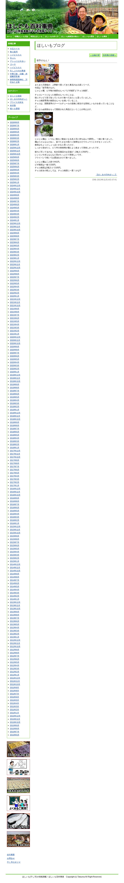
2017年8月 (14, 463)
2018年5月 (14, 435)
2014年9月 (14, 574)
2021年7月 (14, 315)
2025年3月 (14, 176)
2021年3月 (14, 328)
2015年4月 (14, 552)
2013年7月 (14, 618)
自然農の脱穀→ (109, 55)
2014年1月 (14, 599)
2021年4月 (14, 324)
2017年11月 (15, 454)
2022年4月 (14, 287)
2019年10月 (15, 381)
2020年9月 (14, 347)
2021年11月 (15, 302)
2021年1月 (14, 334)
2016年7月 (14, 504)
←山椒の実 (95, 55)
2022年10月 (15, 268)
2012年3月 (14, 669)
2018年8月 (14, 426)
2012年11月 (15, 643)
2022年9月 (14, 271)
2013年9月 (14, 612)
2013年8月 (14, 615)
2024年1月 (14, 220)
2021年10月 (15, 306)
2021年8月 (14, 312)
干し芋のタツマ (13, 862)
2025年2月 (14, 179)
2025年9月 (14, 157)
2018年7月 (14, 429)
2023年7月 (14, 239)
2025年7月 (14, 163)
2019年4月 (14, 400)
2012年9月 (14, 650)
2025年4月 (14, 173)
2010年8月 (14, 729)
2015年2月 (14, 558)
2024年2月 (14, 217)
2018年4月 (14, 438)
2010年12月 (15, 716)
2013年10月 (15, 609)
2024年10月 (15, 192)
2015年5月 (14, 549)
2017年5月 (14, 473)
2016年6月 (14, 508)
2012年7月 (14, 656)
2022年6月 (14, 280)
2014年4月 (14, 590)
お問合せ (11, 858)
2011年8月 (14, 691)
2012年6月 (14, 659)
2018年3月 (14, 441)
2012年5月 (14, 662)
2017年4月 (14, 476)
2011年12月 (15, 678)
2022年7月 (14, 277)
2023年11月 (15, 227)
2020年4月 (14, 362)
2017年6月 (14, 470)
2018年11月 (15, 416)
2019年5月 (14, 397)
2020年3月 (14, 366)
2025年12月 (15, 148)
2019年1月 (14, 410)
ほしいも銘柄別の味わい (70, 36)
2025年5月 (14, 170)
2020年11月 (15, 340)
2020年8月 (14, 350)
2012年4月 (14, 665)
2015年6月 (14, 545)
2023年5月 (14, 246)
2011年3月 (14, 706)
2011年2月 (14, 710)
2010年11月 (15, 719)
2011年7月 (14, 694)
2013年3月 (14, 631)
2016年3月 (14, 517)
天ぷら (13, 58)
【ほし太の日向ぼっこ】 (106, 175)
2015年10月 (15, 533)
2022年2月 (14, 293)
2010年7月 (14, 732)
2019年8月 (14, 388)
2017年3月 (14, 479)
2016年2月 (14, 520)
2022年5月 (14, 283)
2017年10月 (15, 457)
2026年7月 (14, 126)
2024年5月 (14, 208)
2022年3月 (14, 290)
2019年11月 (15, 378)
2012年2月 (14, 672)
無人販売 (14, 52)
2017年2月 (14, 482)
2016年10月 (15, 495)
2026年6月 (14, 129)
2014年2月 (14, 596)
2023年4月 (14, 249)
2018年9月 (14, 422)
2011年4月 (14, 703)
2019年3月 (14, 403)
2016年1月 (14, 523)
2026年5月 (14, 132)
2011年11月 (15, 681)
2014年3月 (14, 593)
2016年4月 (14, 514)
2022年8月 (14, 274)
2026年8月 (14, 122)
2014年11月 (15, 568)
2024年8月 (14, 198)
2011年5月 (14, 700)
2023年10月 (15, 230)
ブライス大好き (16, 102)
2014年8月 (14, 577)
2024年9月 (14, 195)
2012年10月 (15, 646)
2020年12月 (15, 337)
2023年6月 (14, 242)
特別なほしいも (37, 36)
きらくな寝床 (16, 96)
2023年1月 (14, 258)
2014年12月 (15, 564)
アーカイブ (13, 117)
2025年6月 (14, 167)
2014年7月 (14, 580)
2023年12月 (15, 223)
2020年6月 (14, 356)
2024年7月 (14, 201)
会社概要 (11, 855)
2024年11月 (15, 189)
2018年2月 (14, 444)
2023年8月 (14, 236)
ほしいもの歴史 (88, 36)
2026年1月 (14, 145)
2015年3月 (14, 555)
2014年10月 (15, 571)
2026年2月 (14, 141)
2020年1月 (14, 372)
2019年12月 (15, 375)
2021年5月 (14, 321)
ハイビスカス (16, 55)
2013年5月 (14, 624)
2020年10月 (15, 343)
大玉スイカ (15, 49)
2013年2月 (14, 634)
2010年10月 (15, 722)
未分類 (13, 105)
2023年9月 (14, 233)
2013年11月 (15, 605)
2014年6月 (14, 583)
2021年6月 (14, 318)
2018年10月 (15, 419)
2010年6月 (14, 735)
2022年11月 (15, 264)
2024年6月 (14, 205)
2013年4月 (14, 628)
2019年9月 (14, 384)
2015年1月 (14, 561)
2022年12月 (15, 261)
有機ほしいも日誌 (21, 36)
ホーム (9, 36)
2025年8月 (14, 160)
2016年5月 (14, 511)
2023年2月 (14, 255)
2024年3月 (14, 214)
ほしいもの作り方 (52, 36)
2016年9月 (14, 498)
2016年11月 (15, 492)
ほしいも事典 (102, 36)
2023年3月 (14, 252)
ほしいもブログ (51, 45)
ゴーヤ (13, 64)
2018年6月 (14, 432)
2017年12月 (15, 451)
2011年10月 (15, 684)
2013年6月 (14, 621)
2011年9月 (14, 688)
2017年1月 (14, 485)
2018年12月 (15, 413)
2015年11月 (15, 530)
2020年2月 (14, 369)
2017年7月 (14, 467)
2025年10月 (15, 154)
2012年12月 (15, 640)
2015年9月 (14, 536)
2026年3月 (14, 138)
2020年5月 (14, 359)
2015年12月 (15, 527)
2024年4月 (14, 211)
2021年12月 (15, 299)
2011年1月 (14, 713)
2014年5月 (14, 587)
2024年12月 (15, 186)
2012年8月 (14, 653)
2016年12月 (15, 489)
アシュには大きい (17, 61)
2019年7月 (14, 391)
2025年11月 (15, 151)
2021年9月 (14, 309)
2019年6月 (14, 394)
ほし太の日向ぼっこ (18, 99)
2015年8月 (14, 539)
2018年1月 (14, 448)
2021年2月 (14, 331)
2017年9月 (14, 460)
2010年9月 (14, 725)
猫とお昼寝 (15, 109)
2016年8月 (14, 501)
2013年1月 (14, 637)
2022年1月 (14, 296)
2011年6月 (14, 697)
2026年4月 (14, 135)
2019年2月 (14, 407)
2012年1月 (14, 675)
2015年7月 (14, 542)
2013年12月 (15, 602)
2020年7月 (14, 353)
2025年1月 (14, 182)
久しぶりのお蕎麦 (17, 71)
